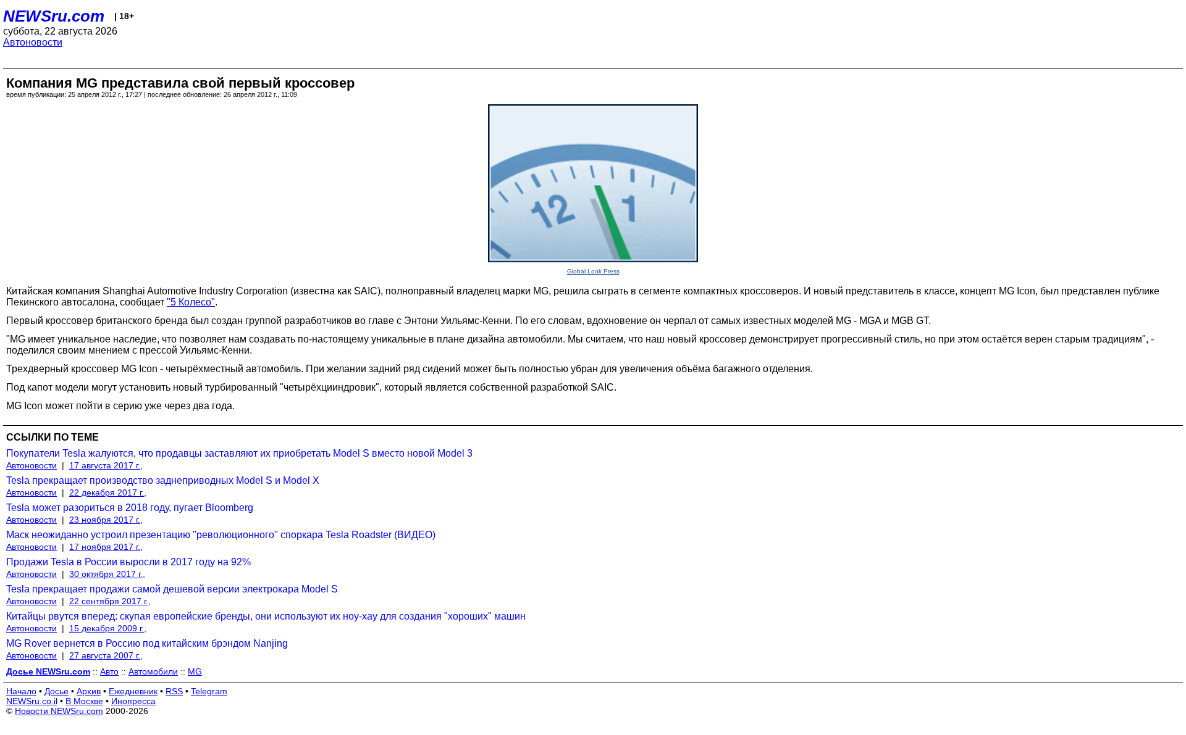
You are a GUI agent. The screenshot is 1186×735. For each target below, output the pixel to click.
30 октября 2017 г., (107, 574)
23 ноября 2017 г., (106, 520)
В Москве (84, 701)
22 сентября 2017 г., (110, 601)
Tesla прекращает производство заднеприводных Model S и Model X (162, 480)
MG (195, 671)
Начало (21, 691)
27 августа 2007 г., (106, 655)
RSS (174, 691)
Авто (109, 671)
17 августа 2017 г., (106, 465)
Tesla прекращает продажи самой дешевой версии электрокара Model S (172, 589)
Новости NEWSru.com (59, 711)
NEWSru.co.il (31, 701)
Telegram (209, 691)
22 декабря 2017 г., (107, 492)
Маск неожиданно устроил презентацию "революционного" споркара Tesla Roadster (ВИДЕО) (220, 534)
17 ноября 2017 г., (106, 547)
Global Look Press (593, 271)
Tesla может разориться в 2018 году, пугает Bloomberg (129, 507)
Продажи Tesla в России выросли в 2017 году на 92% (128, 562)
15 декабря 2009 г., (107, 628)
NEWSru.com (53, 16)
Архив (89, 691)
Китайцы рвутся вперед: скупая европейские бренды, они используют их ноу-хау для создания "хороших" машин (266, 616)
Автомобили (153, 671)
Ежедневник (133, 691)
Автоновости (32, 42)
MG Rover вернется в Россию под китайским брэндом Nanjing (147, 643)
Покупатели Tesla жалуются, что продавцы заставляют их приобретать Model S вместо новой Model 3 (239, 453)
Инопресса (133, 701)
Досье (56, 691)
